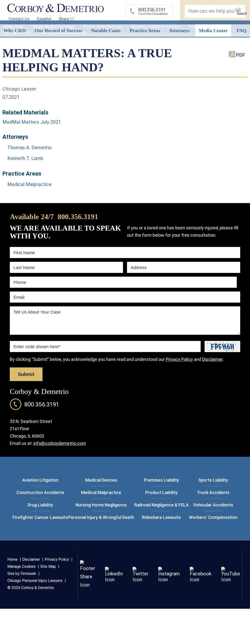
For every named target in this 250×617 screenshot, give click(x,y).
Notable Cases (106, 30)
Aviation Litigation (40, 480)
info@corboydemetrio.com (59, 443)
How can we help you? (212, 11)
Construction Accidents (40, 492)
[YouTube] (230, 579)
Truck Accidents (213, 492)
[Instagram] (169, 579)
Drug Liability (40, 504)
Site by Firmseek (21, 573)
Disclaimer (212, 359)
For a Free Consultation (153, 11)
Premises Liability (161, 480)
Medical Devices (101, 480)
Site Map (48, 566)
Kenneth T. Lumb (25, 158)
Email (18, 297)
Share (64, 18)
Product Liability (161, 492)
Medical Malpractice (29, 184)
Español (44, 18)
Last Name (24, 267)
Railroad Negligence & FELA (161, 504)
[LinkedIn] (114, 579)
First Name (24, 252)
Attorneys (179, 30)
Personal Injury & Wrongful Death (101, 517)
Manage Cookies (21, 566)
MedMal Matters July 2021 (31, 122)
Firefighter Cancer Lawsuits (40, 517)
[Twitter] (140, 579)
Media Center (213, 30)
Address (139, 267)
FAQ (242, 30)
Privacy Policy (179, 359)
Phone (19, 282)
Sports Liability (213, 480)
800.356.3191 (78, 217)
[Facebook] (200, 579)
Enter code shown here (36, 346)
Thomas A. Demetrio (29, 147)
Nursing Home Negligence (101, 504)
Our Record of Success (58, 30)
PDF (240, 55)
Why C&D (14, 30)
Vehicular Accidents (213, 504)
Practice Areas (145, 30)
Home (12, 559)
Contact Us (19, 18)
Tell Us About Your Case (37, 312)
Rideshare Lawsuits (161, 517)
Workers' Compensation (213, 517)
